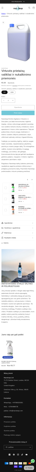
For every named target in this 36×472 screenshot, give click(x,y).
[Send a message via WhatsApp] (33, 461)
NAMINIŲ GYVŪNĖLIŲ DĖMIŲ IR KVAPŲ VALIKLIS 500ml (25, 209)
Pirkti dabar (18, 113)
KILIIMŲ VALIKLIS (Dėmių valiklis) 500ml (8, 362)
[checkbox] (6, 188)
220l (12, 92)
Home (3, 13)
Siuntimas (14, 85)
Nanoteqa (20, 470)
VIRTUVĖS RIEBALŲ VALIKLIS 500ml (25, 197)
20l (4, 92)
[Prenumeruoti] (30, 447)
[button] (2, 8)
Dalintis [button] (6, 243)
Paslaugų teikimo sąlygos (12, 435)
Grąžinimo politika (10, 426)
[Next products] (32, 179)
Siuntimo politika (9, 430)
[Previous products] (27, 179)
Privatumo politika (10, 422)
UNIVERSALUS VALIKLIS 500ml (23, 185)
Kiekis (3, 96)
